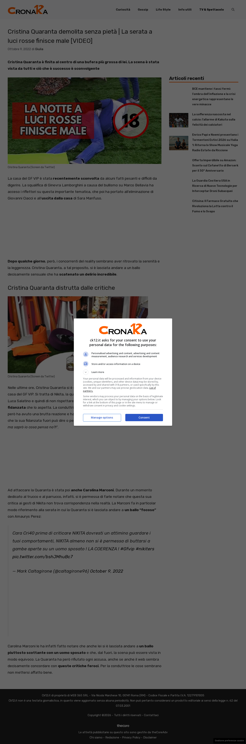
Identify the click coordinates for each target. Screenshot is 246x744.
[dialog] (123, 372)
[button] (123, 372)
